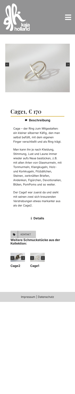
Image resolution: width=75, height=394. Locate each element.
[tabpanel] (37, 169)
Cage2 (15, 266)
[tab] (37, 120)
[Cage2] (17, 257)
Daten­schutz (46, 297)
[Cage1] (37, 257)
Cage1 (34, 266)
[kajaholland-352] (16, 5)
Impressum (28, 297)
